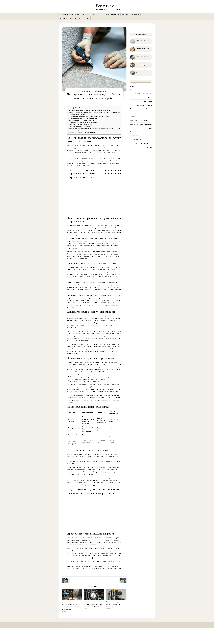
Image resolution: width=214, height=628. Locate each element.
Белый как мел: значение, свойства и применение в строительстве (142, 41)
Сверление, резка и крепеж (70, 18)
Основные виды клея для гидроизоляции (83, 118)
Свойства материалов (138, 132)
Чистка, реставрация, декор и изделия (141, 145)
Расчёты (133, 116)
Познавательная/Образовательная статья (143, 103)
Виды (132, 86)
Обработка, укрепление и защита (143, 95)
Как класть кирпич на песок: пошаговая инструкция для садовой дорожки (143, 49)
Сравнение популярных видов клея (80, 124)
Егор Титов (98, 102)
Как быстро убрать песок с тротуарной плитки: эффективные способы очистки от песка (142, 57)
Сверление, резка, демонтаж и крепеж (94, 91)
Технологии (134, 136)
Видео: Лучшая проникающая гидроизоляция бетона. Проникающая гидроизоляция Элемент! (94, 113)
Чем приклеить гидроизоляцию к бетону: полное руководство (90, 110)
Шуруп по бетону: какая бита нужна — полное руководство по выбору (116, 604)
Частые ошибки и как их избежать (80, 126)
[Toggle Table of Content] (118, 108)
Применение (134, 113)
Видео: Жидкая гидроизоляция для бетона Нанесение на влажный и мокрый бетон (94, 129)
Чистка (86, 18)
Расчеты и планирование (70, 14)
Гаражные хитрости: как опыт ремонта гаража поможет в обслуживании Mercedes (94, 604)
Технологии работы (111, 14)
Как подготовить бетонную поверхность (82, 120)
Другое (132, 90)
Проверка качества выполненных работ (83, 132)
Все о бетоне (107, 5)
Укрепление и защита (130, 14)
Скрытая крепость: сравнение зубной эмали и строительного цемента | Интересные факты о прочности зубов (143, 65)
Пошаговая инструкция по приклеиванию (83, 122)
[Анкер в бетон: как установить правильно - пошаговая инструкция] (122, 580)
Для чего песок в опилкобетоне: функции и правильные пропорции (143, 73)
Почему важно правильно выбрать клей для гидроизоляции (89, 116)
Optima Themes (75, 625)
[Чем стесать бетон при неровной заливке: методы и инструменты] (65, 580)
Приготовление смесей (92, 14)
